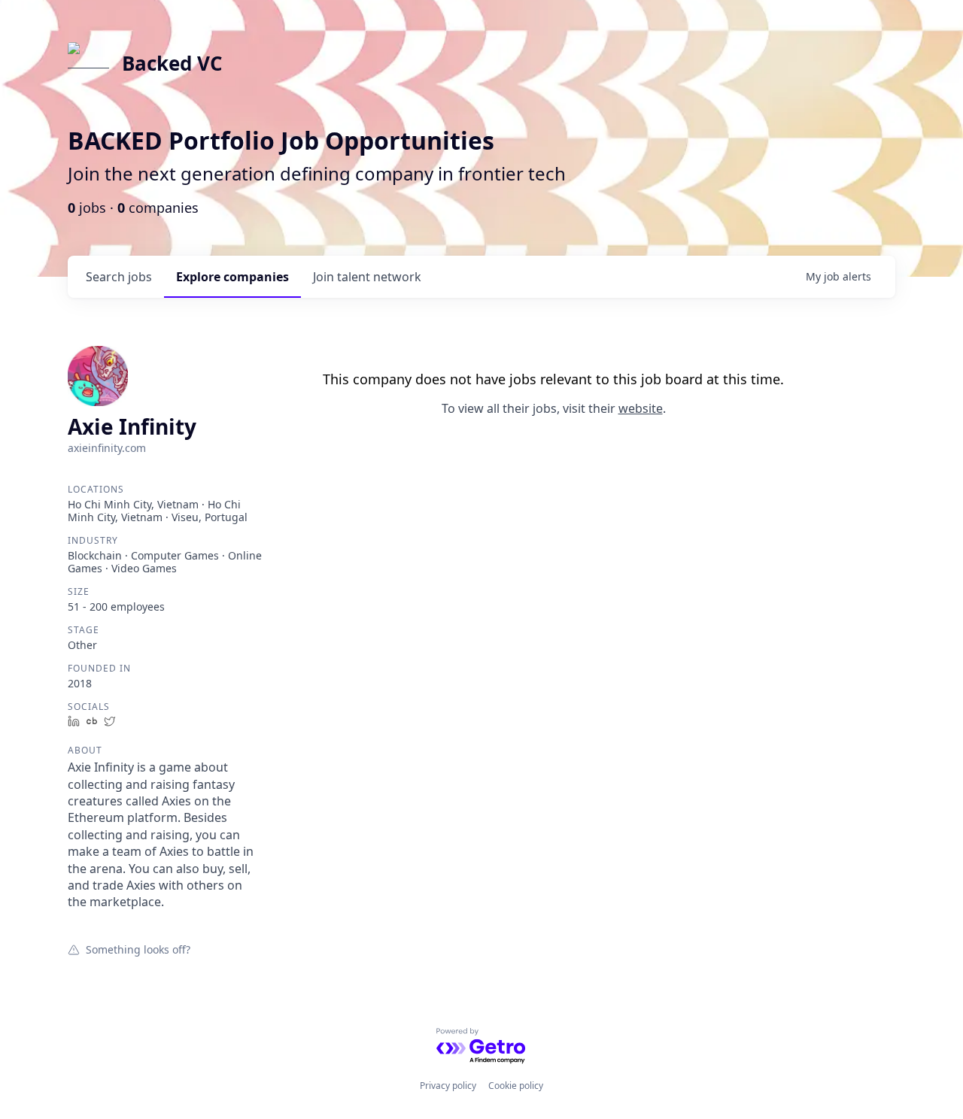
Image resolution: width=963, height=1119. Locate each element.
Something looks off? (138, 949)
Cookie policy (515, 1085)
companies (232, 276)
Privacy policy (448, 1085)
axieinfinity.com (107, 447)
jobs (119, 276)
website (640, 408)
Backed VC (172, 63)
